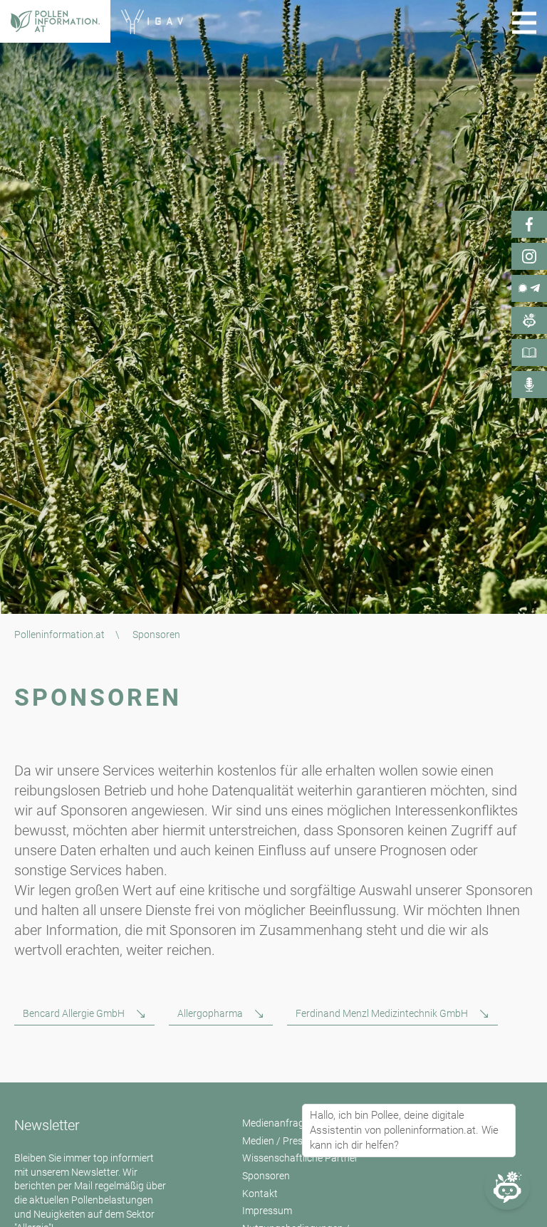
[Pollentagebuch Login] (529, 352)
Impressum (267, 1210)
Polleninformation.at (59, 634)
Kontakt (260, 1193)
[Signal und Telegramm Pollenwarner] (529, 288)
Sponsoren (266, 1175)
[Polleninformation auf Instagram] (529, 256)
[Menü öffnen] (524, 23)
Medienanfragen (278, 1123)
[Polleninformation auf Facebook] (529, 224)
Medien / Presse (277, 1141)
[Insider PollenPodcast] (529, 384)
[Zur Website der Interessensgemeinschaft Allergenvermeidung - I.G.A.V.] (151, 21)
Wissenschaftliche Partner (300, 1158)
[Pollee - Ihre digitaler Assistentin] (529, 320)
